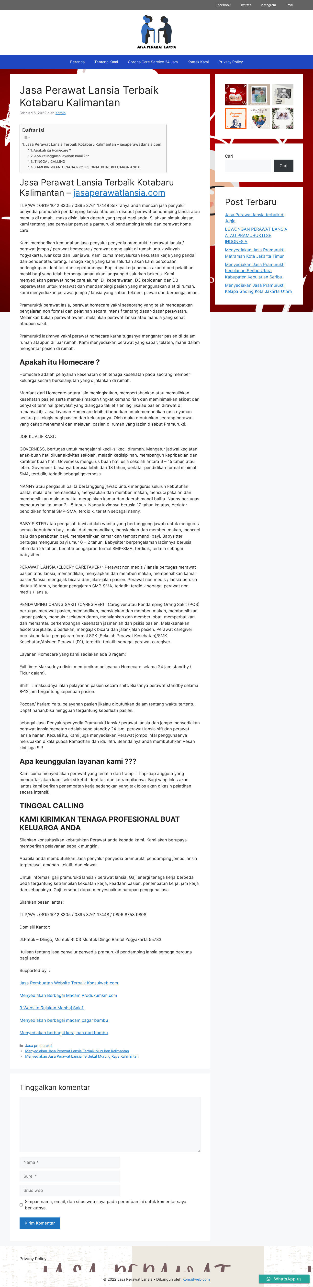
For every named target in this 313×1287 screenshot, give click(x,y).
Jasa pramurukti (38, 1045)
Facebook (223, 5)
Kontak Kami (198, 62)
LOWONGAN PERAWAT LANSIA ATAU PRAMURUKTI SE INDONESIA (256, 235)
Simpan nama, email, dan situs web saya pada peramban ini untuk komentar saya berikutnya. (105, 1204)
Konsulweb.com (196, 1279)
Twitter (245, 5)
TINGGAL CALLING (49, 161)
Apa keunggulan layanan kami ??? (61, 156)
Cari (229, 156)
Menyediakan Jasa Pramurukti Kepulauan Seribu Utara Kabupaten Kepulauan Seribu (254, 270)
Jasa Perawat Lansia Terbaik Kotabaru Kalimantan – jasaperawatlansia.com (93, 144)
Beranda (77, 62)
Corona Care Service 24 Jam (153, 62)
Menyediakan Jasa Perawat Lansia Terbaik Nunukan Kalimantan (77, 1051)
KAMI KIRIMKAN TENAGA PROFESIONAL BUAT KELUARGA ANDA (87, 167)
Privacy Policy (231, 62)
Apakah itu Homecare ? (52, 150)
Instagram (268, 5)
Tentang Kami (106, 62)
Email (289, 5)
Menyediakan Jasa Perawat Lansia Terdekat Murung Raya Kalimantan (81, 1056)
